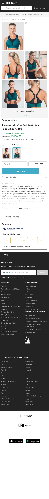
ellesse (27, 390)
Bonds (27, 367)
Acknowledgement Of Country (11, 289)
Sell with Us (5, 297)
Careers (3, 303)
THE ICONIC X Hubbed (9, 332)
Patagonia (28, 364)
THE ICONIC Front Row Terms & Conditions (11, 319)
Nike (2, 376)
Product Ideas (30, 303)
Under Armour (5, 387)
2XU (27, 384)
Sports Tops (5, 404)
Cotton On (29, 361)
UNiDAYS (4, 326)
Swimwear (28, 402)
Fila (2, 373)
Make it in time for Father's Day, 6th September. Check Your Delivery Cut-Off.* (24, 14)
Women (5, 19)
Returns (28, 292)
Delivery (28, 289)
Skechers (4, 384)
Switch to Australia (31, 309)
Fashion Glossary (31, 300)
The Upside (29, 404)
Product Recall (30, 306)
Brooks (27, 393)
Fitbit (2, 393)
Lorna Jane (4, 361)
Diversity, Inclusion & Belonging (36, 321)
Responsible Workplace (33, 318)
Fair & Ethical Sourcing (33, 329)
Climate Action (30, 332)
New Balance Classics (8, 381)
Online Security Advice (8, 323)
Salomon (4, 390)
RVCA (27, 379)
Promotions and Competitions (11, 306)
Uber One (4, 329)
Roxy (27, 376)
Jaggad (27, 399)
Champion (28, 370)
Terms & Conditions (7, 312)
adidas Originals (6, 367)
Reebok (3, 370)
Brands (3, 292)
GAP (27, 373)
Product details (9, 177)
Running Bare (5, 402)
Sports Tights (29, 387)
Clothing (13, 19)
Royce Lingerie (8, 120)
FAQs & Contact (30, 286)
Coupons (4, 309)
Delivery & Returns (10, 217)
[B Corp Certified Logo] (36, 340)
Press (3, 300)
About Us (4, 286)
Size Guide (39, 164)
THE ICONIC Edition (8, 334)
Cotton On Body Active (33, 396)
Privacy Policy (5, 315)
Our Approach (30, 315)
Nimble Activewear (31, 381)
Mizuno (3, 396)
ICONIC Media (6, 295)
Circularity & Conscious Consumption (33, 325)
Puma (3, 364)
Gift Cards (28, 297)
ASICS (3, 379)
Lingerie (21, 19)
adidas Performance (8, 399)
